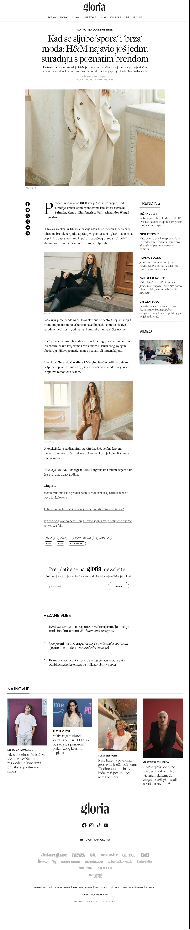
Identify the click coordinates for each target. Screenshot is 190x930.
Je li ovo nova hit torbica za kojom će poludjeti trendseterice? (84, 509)
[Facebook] (84, 825)
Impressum (39, 887)
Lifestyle (90, 17)
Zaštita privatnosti (59, 887)
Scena (52, 17)
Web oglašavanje (82, 887)
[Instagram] (91, 825)
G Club (137, 17)
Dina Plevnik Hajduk (97, 76)
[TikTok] (98, 825)
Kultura (115, 17)
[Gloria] (94, 7)
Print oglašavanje (133, 887)
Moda (64, 17)
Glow (75, 17)
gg (127, 17)
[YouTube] (106, 825)
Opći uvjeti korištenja (107, 887)
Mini (103, 17)
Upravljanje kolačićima (95, 894)
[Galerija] (95, 137)
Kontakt (151, 887)
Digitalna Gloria (98, 840)
